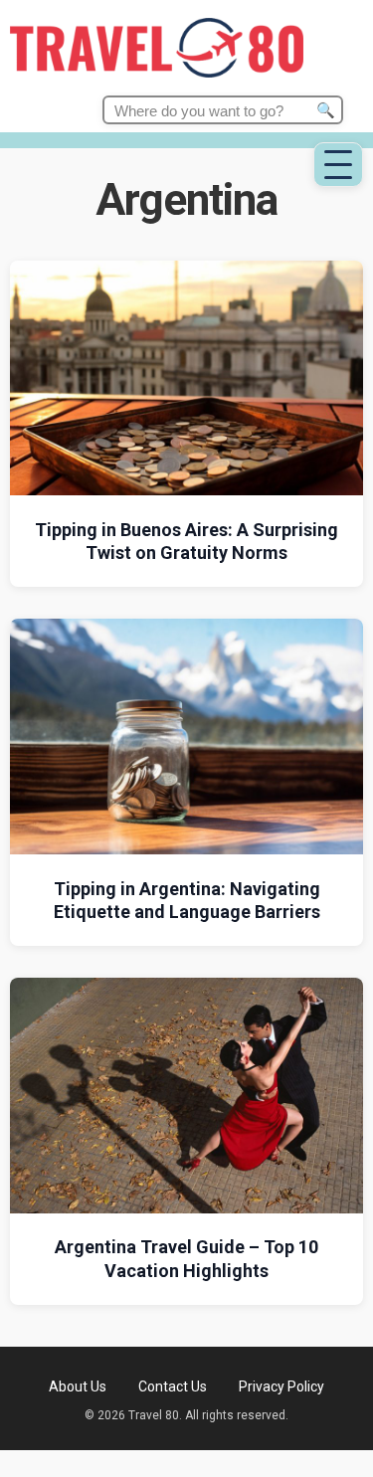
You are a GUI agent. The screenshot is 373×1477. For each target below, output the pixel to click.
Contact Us (172, 1386)
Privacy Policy (281, 1386)
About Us (77, 1386)
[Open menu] (338, 164)
